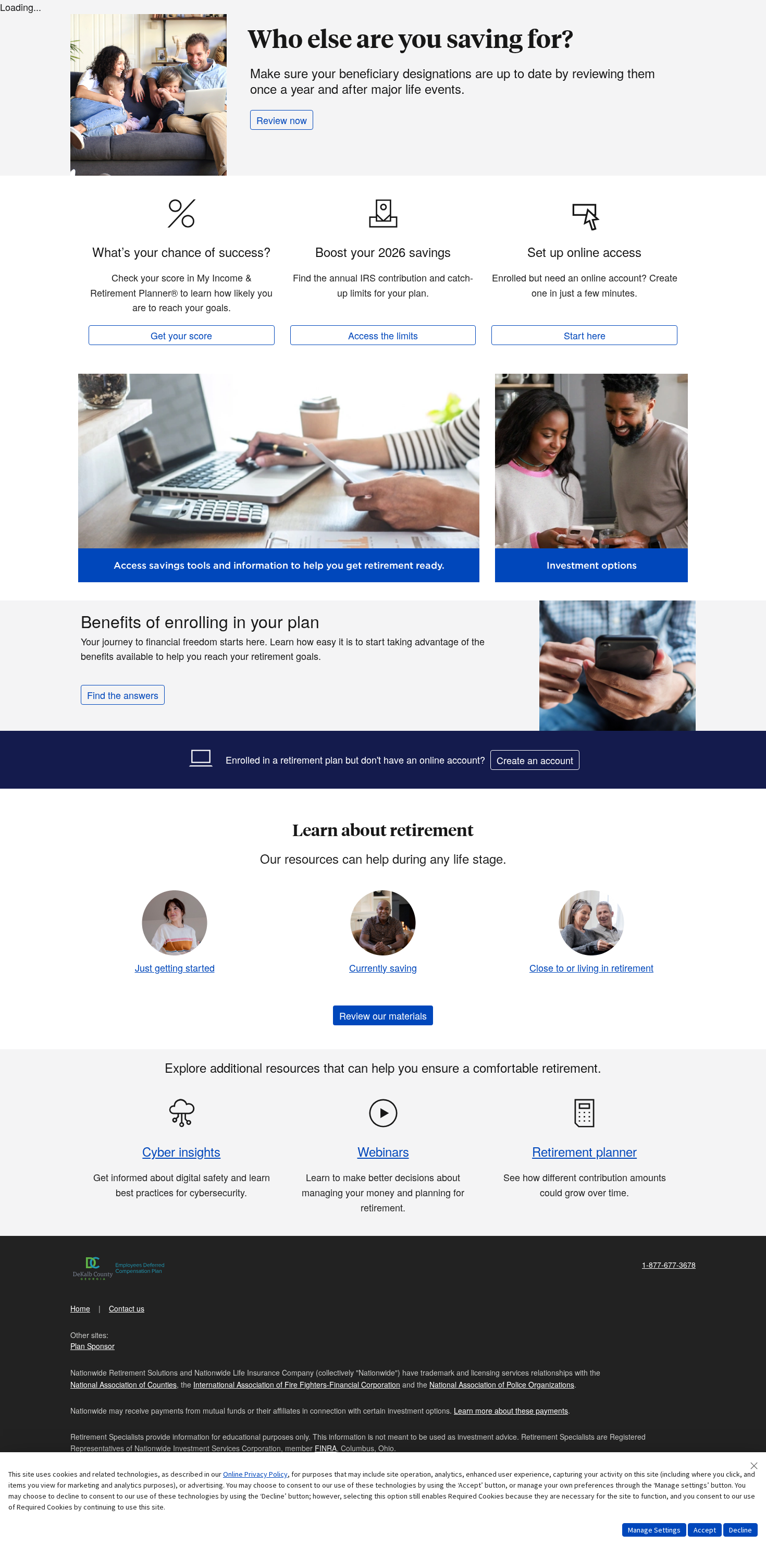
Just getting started (175, 967)
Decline (740, 1530)
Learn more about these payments (511, 1410)
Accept (705, 1530)
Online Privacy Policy (255, 1474)
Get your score (181, 335)
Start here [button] (585, 335)
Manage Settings (654, 1530)
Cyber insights (181, 1151)
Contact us (126, 1308)
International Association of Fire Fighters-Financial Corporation (296, 1384)
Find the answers (122, 695)
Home (80, 1308)
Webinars (383, 1151)
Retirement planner (584, 1151)
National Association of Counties (123, 1384)
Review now (281, 120)
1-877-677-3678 (669, 1264)
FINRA (326, 1448)
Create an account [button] (535, 760)
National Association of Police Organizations (501, 1384)
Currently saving (383, 967)
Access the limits (383, 335)
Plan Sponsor (92, 1346)
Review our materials (383, 1015)
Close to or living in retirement (591, 967)
